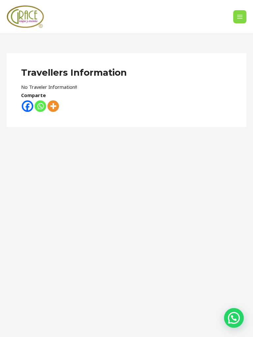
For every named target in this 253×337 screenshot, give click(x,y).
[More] (53, 106)
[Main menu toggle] (239, 16)
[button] (234, 318)
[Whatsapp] (40, 106)
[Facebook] (27, 106)
